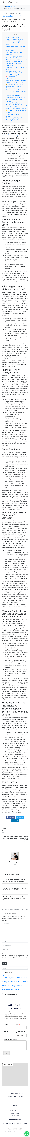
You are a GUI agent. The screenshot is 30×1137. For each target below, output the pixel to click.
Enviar (4, 963)
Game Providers (10, 50)
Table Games (9, 65)
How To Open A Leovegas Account (16, 108)
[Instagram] (13, 1128)
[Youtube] (20, 1128)
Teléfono (7, 1031)
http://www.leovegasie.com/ (10, 135)
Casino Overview (11, 88)
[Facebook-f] (9, 1128)
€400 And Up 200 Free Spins (14, 118)
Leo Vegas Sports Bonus (13, 71)
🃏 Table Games (10, 76)
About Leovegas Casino (13, 37)
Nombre (6, 1025)
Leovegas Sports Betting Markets (15, 97)
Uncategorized (21, 15)
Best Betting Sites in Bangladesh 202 (11, 989)
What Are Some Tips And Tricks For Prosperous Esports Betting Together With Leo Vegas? (16, 61)
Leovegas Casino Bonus (13, 103)
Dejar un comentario (8, 16)
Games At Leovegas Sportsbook (15, 90)
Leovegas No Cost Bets (13, 95)
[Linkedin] (16, 1128)
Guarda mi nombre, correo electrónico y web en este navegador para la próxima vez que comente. (15, 957)
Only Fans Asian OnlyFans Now (9, 975)
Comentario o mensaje (11, 1039)
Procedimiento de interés (20, 1032)
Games (8, 116)
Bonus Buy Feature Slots (13, 120)
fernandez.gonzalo (9, 15)
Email (18, 1025)
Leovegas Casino (11, 78)
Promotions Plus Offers (12, 114)
